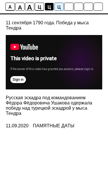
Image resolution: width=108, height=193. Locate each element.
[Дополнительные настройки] (88, 7)
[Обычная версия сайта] (98, 7)
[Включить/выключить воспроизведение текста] (78, 7)
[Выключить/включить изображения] (68, 7)
